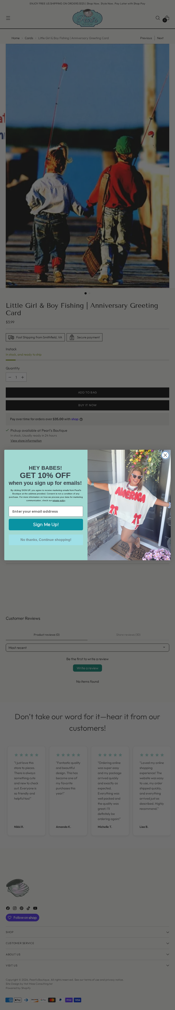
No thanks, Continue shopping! (45, 540)
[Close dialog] (165, 455)
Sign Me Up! (46, 524)
